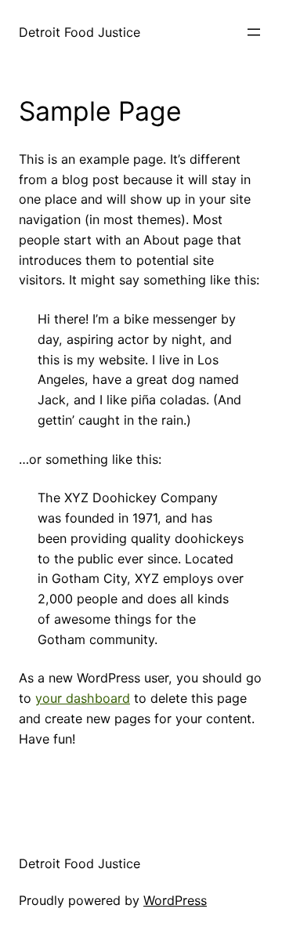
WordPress (175, 900)
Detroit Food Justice (79, 32)
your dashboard (82, 698)
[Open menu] (253, 32)
